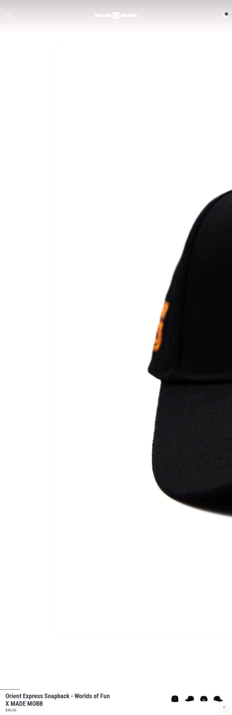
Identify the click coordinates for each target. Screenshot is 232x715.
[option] (175, 698)
